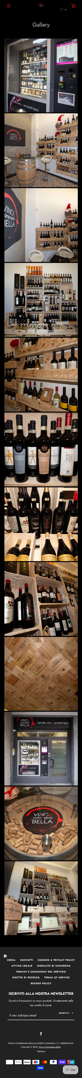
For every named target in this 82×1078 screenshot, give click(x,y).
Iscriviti (64, 1013)
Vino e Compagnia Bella (49, 1046)
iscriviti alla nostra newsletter (41, 993)
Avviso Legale (21, 966)
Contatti (26, 960)
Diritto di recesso (26, 977)
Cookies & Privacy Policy (56, 960)
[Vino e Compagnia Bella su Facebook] (41, 1034)
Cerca (11, 960)
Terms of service (57, 977)
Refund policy (41, 983)
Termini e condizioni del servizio (41, 971)
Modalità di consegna (54, 966)
